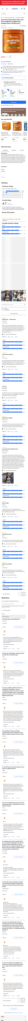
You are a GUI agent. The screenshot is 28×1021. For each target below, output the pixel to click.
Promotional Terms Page (18, 1013)
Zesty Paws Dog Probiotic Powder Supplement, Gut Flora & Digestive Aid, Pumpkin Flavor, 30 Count (6, 134)
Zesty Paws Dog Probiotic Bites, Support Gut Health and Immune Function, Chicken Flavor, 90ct (17, 134)
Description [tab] (5, 150)
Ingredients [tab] (14, 150)
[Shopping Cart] (24, 9)
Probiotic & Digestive (20, 17)
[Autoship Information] (15, 82)
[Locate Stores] (21, 9)
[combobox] (13, 13)
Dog (2, 17)
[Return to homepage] (15, 8)
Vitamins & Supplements (9, 17)
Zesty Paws (3, 25)
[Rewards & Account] (7, 9)
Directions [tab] (22, 150)
